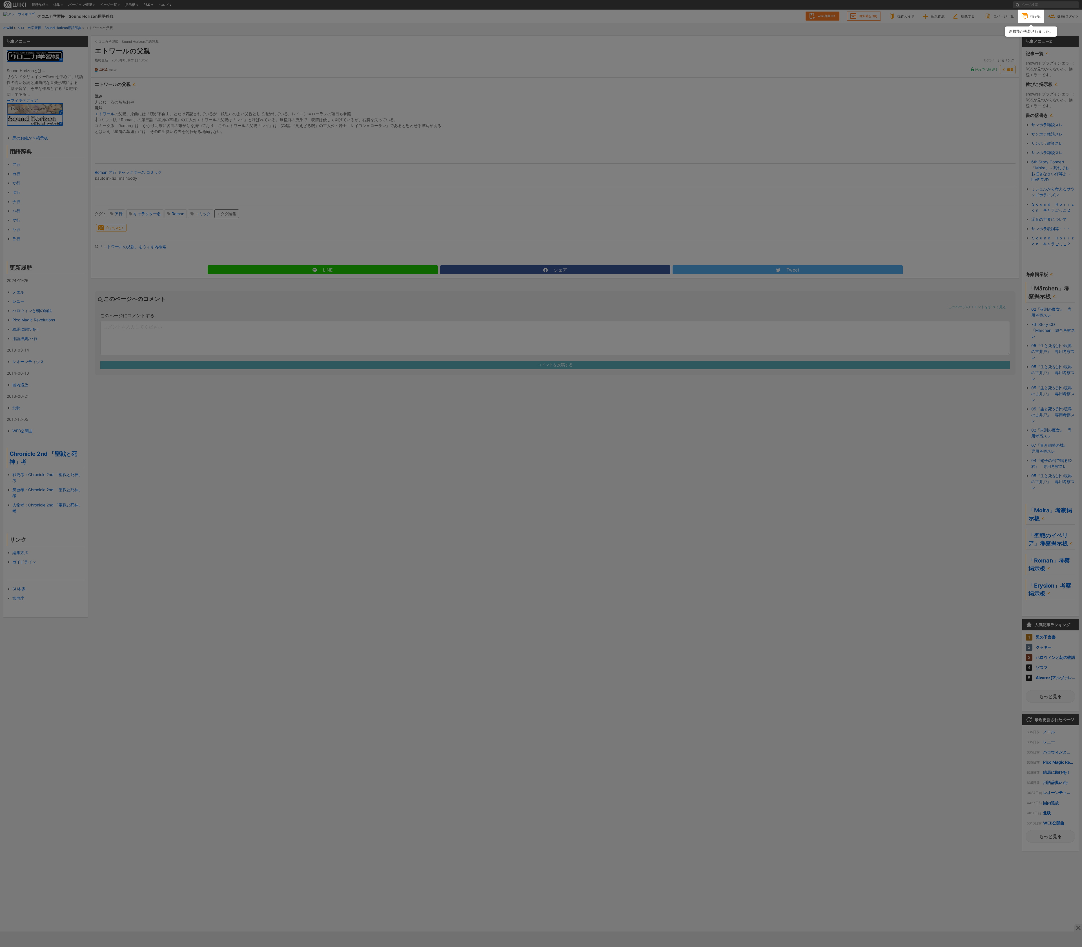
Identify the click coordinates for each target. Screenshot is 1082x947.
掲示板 (1035, 16)
